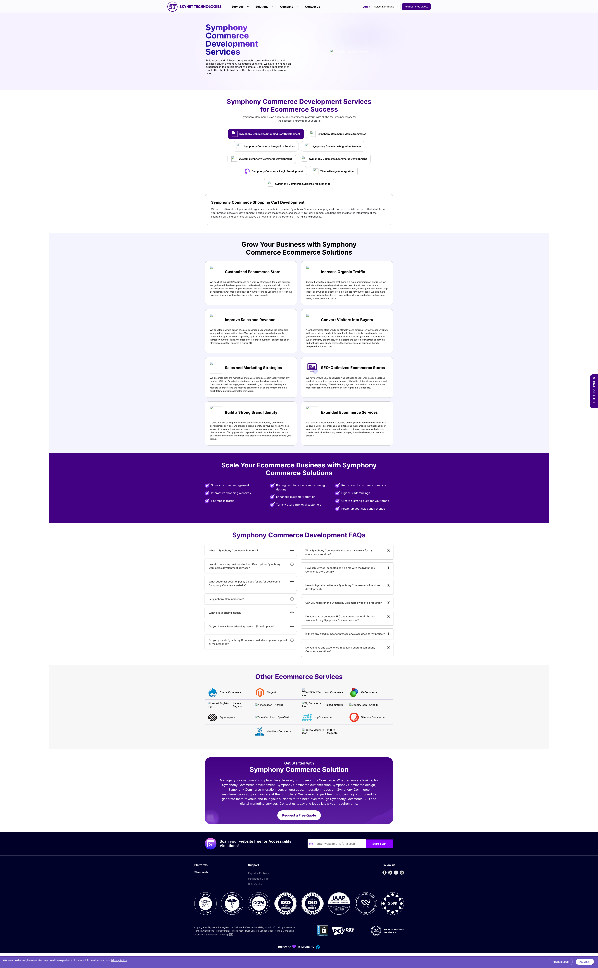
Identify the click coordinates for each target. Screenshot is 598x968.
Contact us (312, 6)
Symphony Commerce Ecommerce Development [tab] (338, 158)
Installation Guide (258, 878)
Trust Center (251, 930)
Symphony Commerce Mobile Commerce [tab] (342, 133)
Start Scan (379, 843)
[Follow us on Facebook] (384, 873)
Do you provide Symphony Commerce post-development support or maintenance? (248, 642)
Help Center (255, 884)
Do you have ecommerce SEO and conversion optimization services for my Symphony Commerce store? (340, 618)
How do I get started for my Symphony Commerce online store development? (342, 587)
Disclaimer (237, 930)
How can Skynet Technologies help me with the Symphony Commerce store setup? (340, 569)
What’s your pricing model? (225, 612)
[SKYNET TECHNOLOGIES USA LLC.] (194, 7)
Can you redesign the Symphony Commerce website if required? (343, 602)
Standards (201, 872)
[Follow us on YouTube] (402, 873)
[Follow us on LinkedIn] (396, 873)
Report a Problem (258, 873)
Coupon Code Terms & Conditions (276, 930)
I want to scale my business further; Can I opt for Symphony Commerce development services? (244, 566)
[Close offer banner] (594, 378)
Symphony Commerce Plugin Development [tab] (277, 171)
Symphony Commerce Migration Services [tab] (336, 146)
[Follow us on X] (390, 873)
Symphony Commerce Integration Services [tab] (269, 146)
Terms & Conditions (204, 930)
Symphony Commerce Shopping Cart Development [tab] (269, 133)
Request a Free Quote (299, 815)
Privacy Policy (223, 930)
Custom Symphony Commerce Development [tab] (265, 158)
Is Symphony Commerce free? (226, 599)
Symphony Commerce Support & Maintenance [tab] (302, 183)
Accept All (584, 962)
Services (237, 6)
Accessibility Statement (206, 934)
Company (286, 6)
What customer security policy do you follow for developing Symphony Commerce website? (244, 583)
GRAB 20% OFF (594, 392)
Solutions (261, 6)
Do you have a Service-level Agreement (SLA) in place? (241, 626)
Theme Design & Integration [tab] (337, 171)
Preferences (561, 962)
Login (366, 7)
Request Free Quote (416, 6)
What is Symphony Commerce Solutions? (233, 550)
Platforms (201, 865)
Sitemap (224, 934)
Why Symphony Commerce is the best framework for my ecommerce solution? (339, 552)
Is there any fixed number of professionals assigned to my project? (345, 633)
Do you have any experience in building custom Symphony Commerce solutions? (340, 649)
